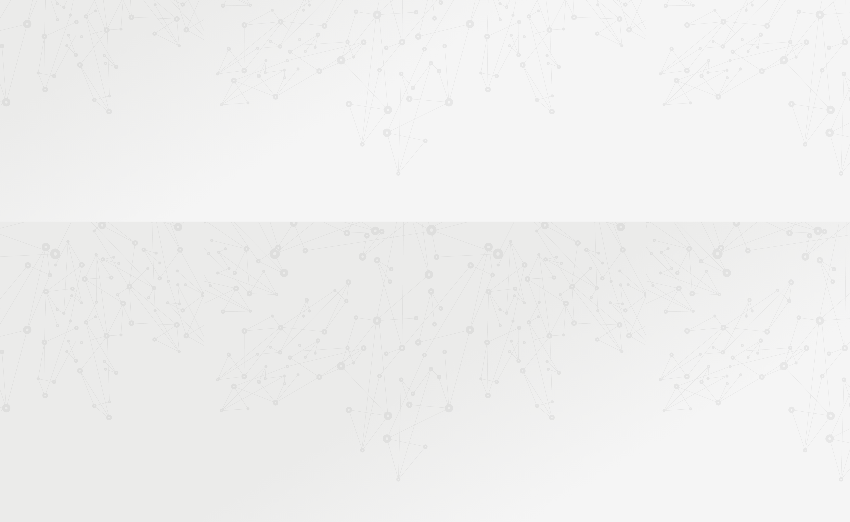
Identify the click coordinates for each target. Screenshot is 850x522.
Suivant (519, 446)
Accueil (345, 68)
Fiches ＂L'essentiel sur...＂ (346, 139)
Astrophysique (464, 76)
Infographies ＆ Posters (343, 160)
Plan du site (453, 474)
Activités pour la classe (433, 58)
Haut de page (799, 451)
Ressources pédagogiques (385, 58)
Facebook (486, 475)
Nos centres (455, 9)
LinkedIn (506, 475)
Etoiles (480, 76)
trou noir (404, 276)
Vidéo (394, 76)
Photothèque (446, 52)
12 (484, 446)
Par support (399, 68)
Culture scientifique (414, 76)
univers (419, 276)
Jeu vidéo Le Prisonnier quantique (343, 130)
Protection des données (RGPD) (373, 474)
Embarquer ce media (505, 220)
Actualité (380, 76)
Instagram (496, 475)
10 (468, 446)
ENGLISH (523, 9)
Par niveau (334, 84)
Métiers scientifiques (477, 58)
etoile (453, 276)
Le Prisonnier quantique (549, 51)
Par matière (335, 77)
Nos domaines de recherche (378, 9)
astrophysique (436, 276)
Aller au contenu (468, 22)
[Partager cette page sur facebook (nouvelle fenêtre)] (447, 103)
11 (476, 446)
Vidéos (332, 106)
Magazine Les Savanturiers (345, 153)
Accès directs (493, 9)
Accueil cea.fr (512, 52)
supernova (466, 276)
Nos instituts (433, 9)
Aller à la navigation (492, 22)
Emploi (474, 9)
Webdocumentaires (340, 120)
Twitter (491, 475)
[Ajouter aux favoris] (404, 101)
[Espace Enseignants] (365, 40)
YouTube (501, 475)
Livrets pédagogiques (341, 146)
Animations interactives (343, 99)
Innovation (411, 9)
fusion (481, 276)
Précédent (386, 446)
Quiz (331, 113)
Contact (491, 52)
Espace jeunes (470, 52)
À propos (345, 9)
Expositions (335, 167)
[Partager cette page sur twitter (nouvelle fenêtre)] (402, 113)
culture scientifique (502, 276)
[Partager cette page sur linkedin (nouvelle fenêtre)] (459, 113)
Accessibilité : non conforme (420, 474)
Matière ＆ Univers (441, 76)
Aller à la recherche (517, 22)
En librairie (334, 174)
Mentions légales (333, 474)
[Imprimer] (382, 101)
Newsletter (510, 58)
